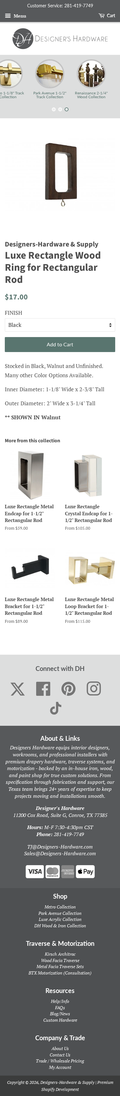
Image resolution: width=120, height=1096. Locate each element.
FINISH (13, 312)
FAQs (60, 1007)
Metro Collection (60, 907)
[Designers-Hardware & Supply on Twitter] (18, 689)
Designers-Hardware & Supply (67, 1082)
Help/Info (60, 1001)
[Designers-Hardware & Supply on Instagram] (93, 689)
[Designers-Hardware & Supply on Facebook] (43, 689)
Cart (110, 15)
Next (106, 79)
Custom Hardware (60, 1020)
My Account (60, 1067)
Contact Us (60, 1055)
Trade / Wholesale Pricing (60, 1061)
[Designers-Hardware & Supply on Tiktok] (55, 708)
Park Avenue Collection (60, 913)
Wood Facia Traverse (60, 960)
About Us (60, 1048)
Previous (13, 79)
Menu (19, 16)
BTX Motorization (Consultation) (60, 973)
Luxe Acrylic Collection (60, 919)
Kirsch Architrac (60, 954)
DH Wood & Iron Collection (60, 926)
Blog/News (60, 1014)
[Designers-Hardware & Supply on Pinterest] (68, 689)
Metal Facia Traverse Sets (60, 966)
